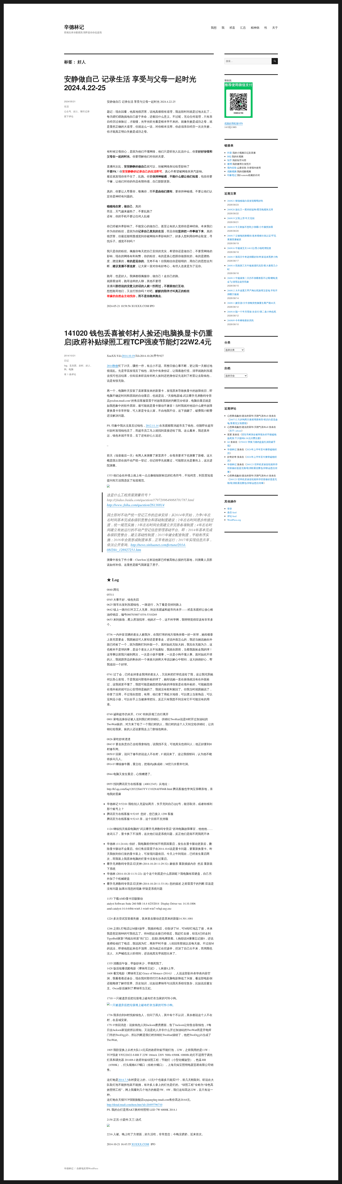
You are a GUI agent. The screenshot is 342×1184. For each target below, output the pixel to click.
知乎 (229, 160)
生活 (66, 106)
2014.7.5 (123, 1079)
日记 (66, 360)
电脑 (71, 369)
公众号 (67, 111)
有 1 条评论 (70, 374)
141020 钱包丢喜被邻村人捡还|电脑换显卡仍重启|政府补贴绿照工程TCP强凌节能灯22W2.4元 (138, 337)
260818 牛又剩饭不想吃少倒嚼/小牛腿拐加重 (250, 227)
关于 (275, 27)
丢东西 (72, 365)
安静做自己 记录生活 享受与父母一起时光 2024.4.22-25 (130, 82)
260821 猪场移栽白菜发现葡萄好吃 (245, 200)
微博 (229, 164)
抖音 (229, 152)
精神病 (255, 27)
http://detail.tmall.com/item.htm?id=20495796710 (134, 1104)
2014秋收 (112, 365)
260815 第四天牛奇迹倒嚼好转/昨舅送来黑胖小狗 (252, 256)
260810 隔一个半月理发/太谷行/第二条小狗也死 (251, 311)
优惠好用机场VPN (233, 123)
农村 (81, 365)
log (65, 365)
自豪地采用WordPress (87, 1168)
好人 (75, 111)
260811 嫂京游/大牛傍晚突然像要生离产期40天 (251, 302)
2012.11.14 (152, 425)
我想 (214, 27)
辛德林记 (74, 26)
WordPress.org (234, 519)
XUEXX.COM (140, 1144)
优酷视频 (232, 171)
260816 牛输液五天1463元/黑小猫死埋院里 (249, 248)
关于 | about (235, 430)
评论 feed (232, 516)
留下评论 (68, 116)
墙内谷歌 (232, 167)
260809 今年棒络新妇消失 (240, 320)
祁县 (232, 27)
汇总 (243, 27)
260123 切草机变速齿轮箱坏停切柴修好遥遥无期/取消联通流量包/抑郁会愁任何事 (252, 468)
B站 (229, 156)
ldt (228, 441)
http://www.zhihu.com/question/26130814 (135, 505)
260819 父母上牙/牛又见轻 (241, 218)
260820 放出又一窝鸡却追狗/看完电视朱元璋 (250, 209)
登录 (229, 508)
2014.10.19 (128, 356)
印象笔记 (232, 175)
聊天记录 (85, 111)
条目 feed (232, 512)
